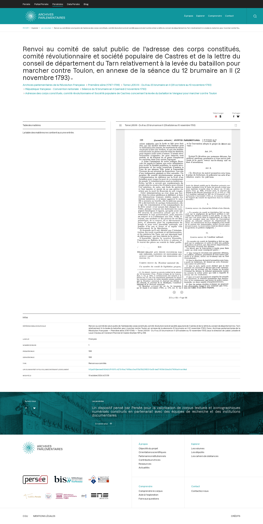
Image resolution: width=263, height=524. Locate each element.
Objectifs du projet (148, 448)
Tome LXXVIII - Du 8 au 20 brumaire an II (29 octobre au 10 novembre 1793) (167, 84)
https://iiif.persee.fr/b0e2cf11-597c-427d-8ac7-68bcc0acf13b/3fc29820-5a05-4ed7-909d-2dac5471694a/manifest (138, 369)
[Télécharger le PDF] (216, 116)
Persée (26, 4)
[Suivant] (182, 292)
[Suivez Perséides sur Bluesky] (34, 408)
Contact (229, 15)
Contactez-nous (199, 491)
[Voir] (72, 77)
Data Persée (73, 4)
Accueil (26, 28)
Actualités (144, 467)
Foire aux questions (149, 498)
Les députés (197, 452)
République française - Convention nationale (52, 88)
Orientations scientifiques (152, 452)
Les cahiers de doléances (204, 456)
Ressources (145, 464)
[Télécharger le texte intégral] (220, 116)
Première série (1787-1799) (104, 84)
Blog (86, 4)
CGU (25, 516)
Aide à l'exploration (148, 494)
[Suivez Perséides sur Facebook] (26, 408)
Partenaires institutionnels (152, 456)
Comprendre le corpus (150, 491)
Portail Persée (41, 4)
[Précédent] (174, 292)
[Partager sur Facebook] (233, 116)
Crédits (235, 516)
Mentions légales (44, 516)
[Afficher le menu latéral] (120, 125)
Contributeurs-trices (149, 460)
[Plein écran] (236, 125)
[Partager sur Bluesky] (238, 116)
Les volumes (46, 28)
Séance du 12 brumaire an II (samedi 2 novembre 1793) (114, 88)
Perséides (57, 4)
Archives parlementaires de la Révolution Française (54, 84)
